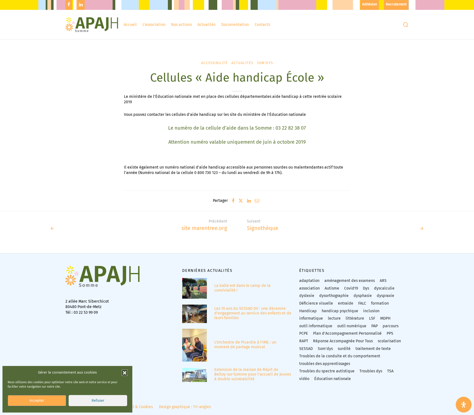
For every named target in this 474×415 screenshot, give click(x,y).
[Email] (257, 200)
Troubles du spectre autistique (327, 371)
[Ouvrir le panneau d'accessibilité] (464, 405)
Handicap (308, 311)
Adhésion (369, 4)
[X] (241, 200)
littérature (355, 318)
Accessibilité (214, 63)
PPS (390, 333)
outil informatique (315, 326)
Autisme (332, 288)
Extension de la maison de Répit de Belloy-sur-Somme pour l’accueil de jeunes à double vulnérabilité (252, 374)
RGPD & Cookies (138, 406)
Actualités (207, 24)
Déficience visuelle (316, 303)
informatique (311, 318)
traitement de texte (373, 348)
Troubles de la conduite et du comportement (339, 356)
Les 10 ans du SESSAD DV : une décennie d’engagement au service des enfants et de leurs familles (252, 313)
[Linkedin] (81, 5)
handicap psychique (340, 311)
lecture (334, 318)
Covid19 (351, 288)
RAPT (303, 341)
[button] (124, 372)
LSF (372, 318)
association (309, 288)
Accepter (37, 400)
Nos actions (181, 24)
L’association (153, 24)
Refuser (98, 400)
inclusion (371, 311)
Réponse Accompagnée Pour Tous (343, 341)
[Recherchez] (406, 25)
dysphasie (363, 295)
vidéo (304, 378)
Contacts (262, 24)
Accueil (130, 24)
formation (380, 303)
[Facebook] (68, 5)
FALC (362, 303)
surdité (344, 348)
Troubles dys (370, 371)
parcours (390, 326)
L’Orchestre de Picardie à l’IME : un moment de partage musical (245, 344)
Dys (366, 288)
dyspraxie (385, 295)
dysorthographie (334, 295)
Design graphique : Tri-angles (185, 406)
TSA (390, 371)
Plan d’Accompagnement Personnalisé (347, 333)
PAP (374, 326)
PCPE (303, 333)
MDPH (385, 318)
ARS (383, 280)
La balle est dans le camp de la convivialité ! (242, 288)
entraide (345, 303)
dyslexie (306, 295)
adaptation (309, 280)
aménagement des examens (349, 280)
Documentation (235, 24)
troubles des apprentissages (324, 363)
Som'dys (265, 63)
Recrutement (396, 4)
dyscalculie (384, 288)
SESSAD (306, 348)
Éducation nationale (332, 378)
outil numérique (351, 326)
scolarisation (389, 341)
